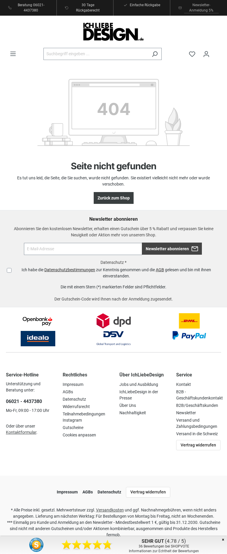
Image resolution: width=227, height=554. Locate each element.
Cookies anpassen (79, 435)
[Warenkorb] (217, 51)
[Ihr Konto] (206, 54)
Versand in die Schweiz (197, 433)
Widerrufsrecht (76, 406)
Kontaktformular (21, 432)
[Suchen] (155, 54)
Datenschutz (74, 399)
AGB (160, 269)
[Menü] (13, 54)
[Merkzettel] (192, 54)
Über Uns (127, 405)
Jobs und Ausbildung (138, 384)
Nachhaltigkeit (132, 412)
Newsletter (186, 412)
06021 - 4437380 (24, 401)
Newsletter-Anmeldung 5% (201, 7)
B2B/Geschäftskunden (197, 405)
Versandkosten (110, 510)
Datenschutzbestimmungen (69, 269)
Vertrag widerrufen (198, 445)
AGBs (68, 391)
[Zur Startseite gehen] (113, 32)
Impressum (73, 384)
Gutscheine (73, 427)
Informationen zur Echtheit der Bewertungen (164, 551)
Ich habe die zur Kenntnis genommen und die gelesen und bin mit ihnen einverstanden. (116, 272)
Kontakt (183, 384)
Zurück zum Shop (114, 198)
